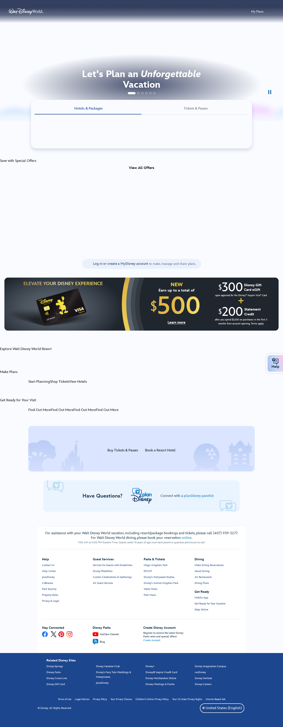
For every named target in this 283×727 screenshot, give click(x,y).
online (186, 538)
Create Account (151, 640)
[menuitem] (275, 361)
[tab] (132, 93)
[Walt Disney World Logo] (26, 11)
